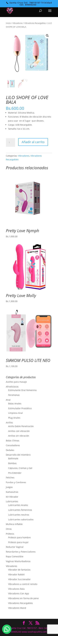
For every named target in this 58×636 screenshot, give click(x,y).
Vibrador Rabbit (16, 574)
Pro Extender (14, 472)
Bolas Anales (14, 403)
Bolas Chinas (12, 440)
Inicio (8, 23)
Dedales (10, 450)
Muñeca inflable (14, 524)
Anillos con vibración (19, 431)
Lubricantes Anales (18, 505)
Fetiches (10, 477)
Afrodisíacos (12, 386)
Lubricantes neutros (18, 514)
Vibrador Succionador (19, 579)
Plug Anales (14, 417)
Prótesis (10, 533)
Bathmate (13, 458)
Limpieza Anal (15, 412)
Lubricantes (12, 501)
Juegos (9, 487)
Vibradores (18, 23)
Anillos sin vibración (18, 435)
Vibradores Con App (18, 593)
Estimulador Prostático (20, 408)
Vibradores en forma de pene (23, 598)
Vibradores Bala (16, 588)
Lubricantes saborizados (21, 519)
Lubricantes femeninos (20, 509)
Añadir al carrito (33, 142)
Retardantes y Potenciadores (21, 551)
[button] (47, 35)
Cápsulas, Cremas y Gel (20, 468)
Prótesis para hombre (19, 537)
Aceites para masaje (16, 381)
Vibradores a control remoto (22, 584)
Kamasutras (12, 491)
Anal (8, 399)
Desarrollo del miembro (18, 454)
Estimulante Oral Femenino (22, 390)
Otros (9, 528)
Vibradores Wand (17, 607)
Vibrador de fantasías (19, 569)
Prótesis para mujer (18, 542)
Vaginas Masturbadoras (18, 561)
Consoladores (13, 445)
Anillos (9, 422)
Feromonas (14, 394)
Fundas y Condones (16, 482)
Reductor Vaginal (15, 546)
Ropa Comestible (14, 556)
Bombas (12, 463)
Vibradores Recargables (35, 23)
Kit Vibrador (12, 496)
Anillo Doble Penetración (21, 426)
